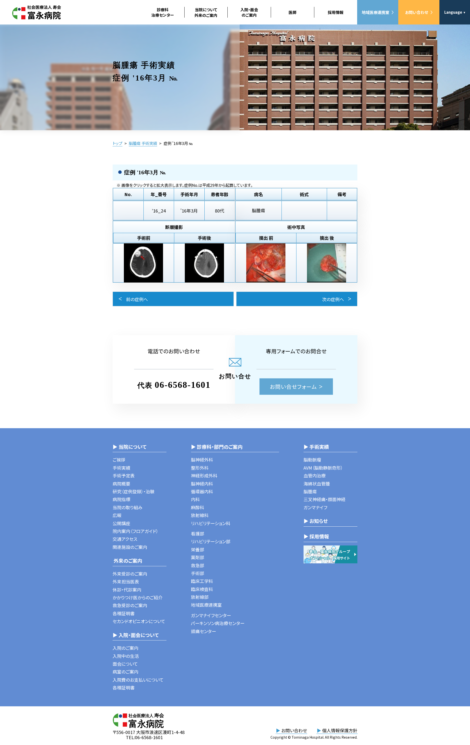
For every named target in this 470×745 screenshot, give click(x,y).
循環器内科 (202, 491)
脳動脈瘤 (312, 459)
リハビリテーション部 (210, 541)
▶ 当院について (129, 446)
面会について (125, 664)
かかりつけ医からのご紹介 (138, 597)
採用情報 (335, 12)
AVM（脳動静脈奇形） (323, 467)
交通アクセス (125, 539)
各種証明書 (124, 613)
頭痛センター (203, 631)
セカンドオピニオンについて (139, 621)
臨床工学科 (202, 581)
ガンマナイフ (315, 507)
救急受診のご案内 (130, 605)
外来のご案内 (127, 560)
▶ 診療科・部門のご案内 (217, 446)
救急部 (197, 565)
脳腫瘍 (310, 491)
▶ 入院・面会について (136, 635)
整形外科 (200, 467)
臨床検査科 (202, 589)
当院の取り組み (127, 507)
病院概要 (121, 483)
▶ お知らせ (316, 520)
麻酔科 (197, 507)
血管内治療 (315, 475)
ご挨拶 (119, 459)
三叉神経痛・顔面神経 (324, 499)
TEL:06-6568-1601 (144, 737)
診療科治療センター (162, 12)
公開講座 (121, 523)
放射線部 (200, 597)
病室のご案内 (125, 671)
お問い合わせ (416, 12)
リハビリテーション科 (210, 523)
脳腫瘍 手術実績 (143, 143)
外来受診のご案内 (130, 573)
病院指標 (121, 499)
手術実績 (121, 467)
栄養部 (197, 549)
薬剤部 (197, 557)
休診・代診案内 (127, 589)
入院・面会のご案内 (249, 12)
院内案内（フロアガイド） (135, 531)
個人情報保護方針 (337, 730)
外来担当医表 (126, 581)
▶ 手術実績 (316, 446)
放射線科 (200, 515)
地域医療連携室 (375, 12)
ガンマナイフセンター (211, 615)
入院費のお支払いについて (138, 679)
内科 (195, 499)
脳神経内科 (202, 483)
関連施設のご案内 (130, 547)
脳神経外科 (202, 459)
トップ (117, 143)
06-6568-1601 (183, 385)
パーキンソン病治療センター (218, 623)
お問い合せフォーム (293, 386)
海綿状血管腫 (317, 483)
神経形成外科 (204, 475)
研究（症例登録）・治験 (133, 491)
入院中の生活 (126, 656)
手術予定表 (124, 475)
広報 (117, 515)
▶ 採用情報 (316, 536)
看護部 (197, 533)
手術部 (197, 573)
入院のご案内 (125, 648)
